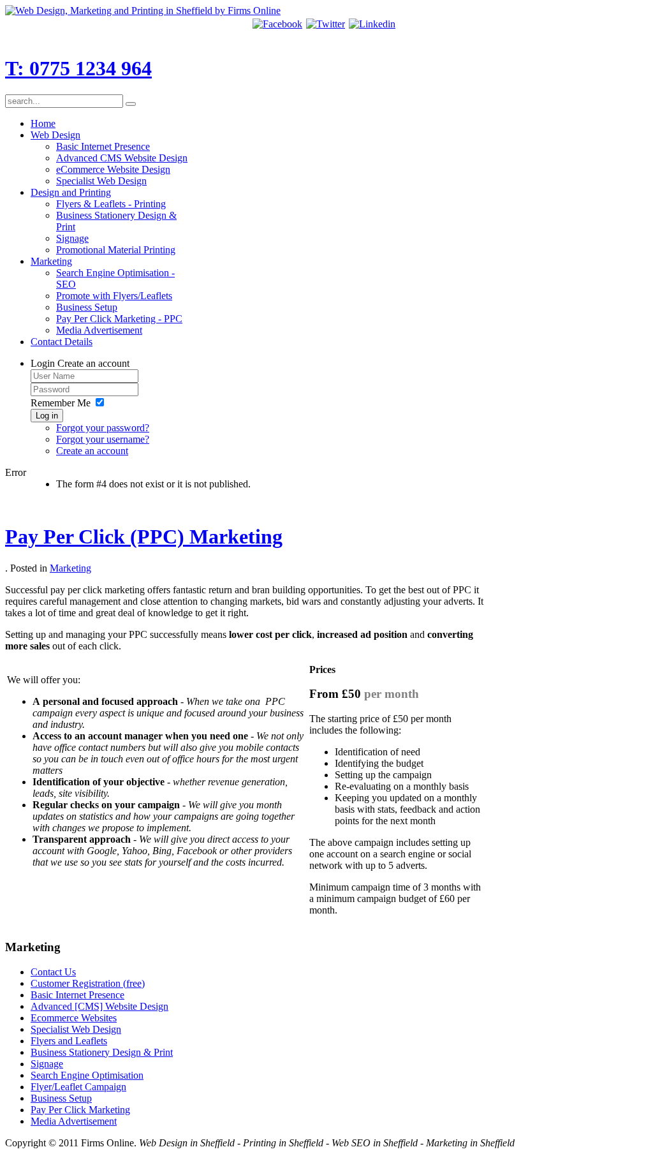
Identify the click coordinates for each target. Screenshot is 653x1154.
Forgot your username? (102, 439)
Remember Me (61, 402)
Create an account (92, 450)
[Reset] (131, 104)
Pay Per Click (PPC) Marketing (143, 536)
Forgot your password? (102, 427)
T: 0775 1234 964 (78, 68)
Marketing (70, 568)
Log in (47, 415)
